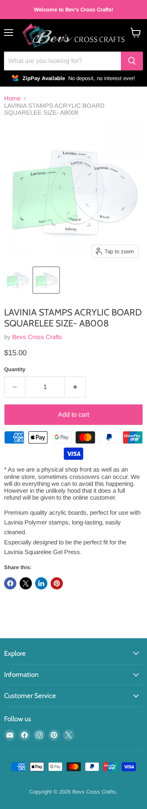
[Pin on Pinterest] (57, 583)
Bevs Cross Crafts (37, 336)
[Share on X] (26, 583)
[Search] (132, 61)
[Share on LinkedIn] (41, 583)
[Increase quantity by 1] (75, 387)
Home (12, 98)
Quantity (14, 369)
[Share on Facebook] (10, 583)
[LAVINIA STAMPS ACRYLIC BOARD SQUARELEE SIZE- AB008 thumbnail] (46, 280)
